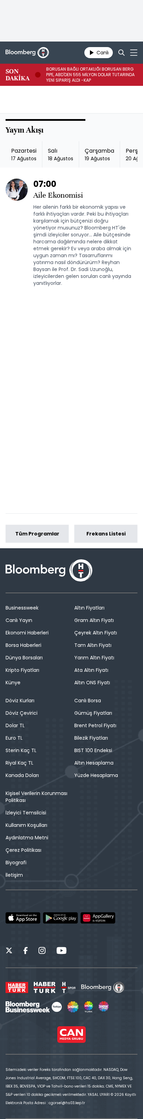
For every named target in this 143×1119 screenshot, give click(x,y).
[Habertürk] (17, 987)
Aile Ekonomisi (58, 195)
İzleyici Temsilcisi (26, 812)
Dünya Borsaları (24, 657)
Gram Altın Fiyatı (94, 620)
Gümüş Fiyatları (93, 713)
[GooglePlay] (60, 918)
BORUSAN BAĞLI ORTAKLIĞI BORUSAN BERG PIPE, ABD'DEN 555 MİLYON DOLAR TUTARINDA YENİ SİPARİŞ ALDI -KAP (90, 74)
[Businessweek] (34, 1007)
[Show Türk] (88, 1007)
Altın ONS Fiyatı (92, 682)
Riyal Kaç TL (19, 762)
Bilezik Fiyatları (91, 737)
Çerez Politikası (23, 850)
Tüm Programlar (37, 533)
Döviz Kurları (20, 700)
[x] (9, 951)
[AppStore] (23, 918)
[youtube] (61, 951)
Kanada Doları (22, 775)
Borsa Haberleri (23, 645)
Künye (13, 682)
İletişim (14, 875)
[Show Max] (104, 1007)
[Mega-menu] (133, 52)
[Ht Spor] (68, 987)
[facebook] (25, 951)
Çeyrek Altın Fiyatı (95, 632)
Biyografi (16, 862)
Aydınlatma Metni (27, 837)
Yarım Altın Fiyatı (94, 657)
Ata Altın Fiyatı (91, 670)
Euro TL (14, 737)
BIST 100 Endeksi (93, 750)
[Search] (121, 52)
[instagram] (42, 951)
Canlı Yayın (19, 620)
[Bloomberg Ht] (103, 987)
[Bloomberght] (27, 52)
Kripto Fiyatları (22, 670)
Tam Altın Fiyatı (92, 645)
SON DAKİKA (18, 75)
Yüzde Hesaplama (96, 775)
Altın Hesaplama (93, 762)
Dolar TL (15, 725)
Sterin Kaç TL (21, 750)
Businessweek (22, 607)
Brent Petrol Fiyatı (95, 725)
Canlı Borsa (87, 700)
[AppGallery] (98, 918)
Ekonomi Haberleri (27, 632)
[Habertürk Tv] (45, 987)
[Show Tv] (72, 1007)
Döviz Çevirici (21, 713)
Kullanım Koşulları (26, 825)
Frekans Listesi (106, 533)
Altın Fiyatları (89, 607)
